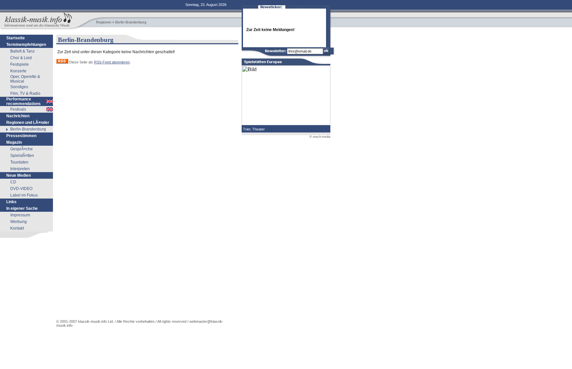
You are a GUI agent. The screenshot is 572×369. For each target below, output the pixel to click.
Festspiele (19, 64)
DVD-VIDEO (21, 188)
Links (11, 202)
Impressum (20, 215)
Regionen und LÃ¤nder (27, 122)
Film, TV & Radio (25, 93)
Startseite (15, 38)
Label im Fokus (24, 195)
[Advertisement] (26, 279)
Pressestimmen (21, 135)
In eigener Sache (22, 208)
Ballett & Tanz (22, 51)
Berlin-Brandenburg (28, 129)
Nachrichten (17, 116)
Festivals (18, 109)
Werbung (18, 221)
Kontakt (17, 228)
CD (13, 182)
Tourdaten (19, 162)
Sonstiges (19, 87)
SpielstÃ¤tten (22, 155)
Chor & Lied (21, 57)
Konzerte (18, 71)
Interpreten (20, 168)
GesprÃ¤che (21, 149)
